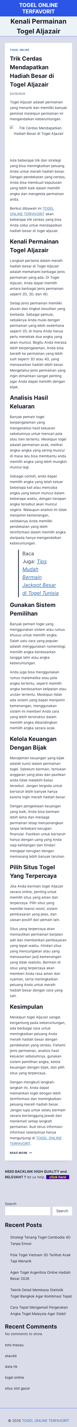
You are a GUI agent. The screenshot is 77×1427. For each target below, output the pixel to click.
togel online (14, 1377)
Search (10, 1204)
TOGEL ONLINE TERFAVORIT (45, 1421)
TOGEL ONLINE (19, 49)
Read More (21, 1152)
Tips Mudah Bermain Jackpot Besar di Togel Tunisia (40, 577)
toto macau (14, 1345)
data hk (11, 1367)
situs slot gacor (17, 1388)
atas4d (11, 1356)
